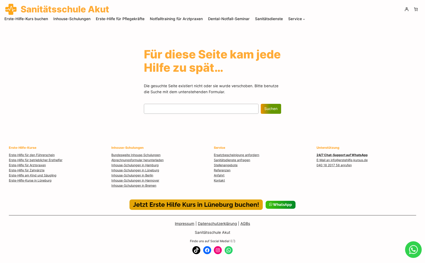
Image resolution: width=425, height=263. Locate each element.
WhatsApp (282, 204)
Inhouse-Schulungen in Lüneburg (135, 170)
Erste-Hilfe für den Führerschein (32, 155)
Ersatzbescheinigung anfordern (236, 155)
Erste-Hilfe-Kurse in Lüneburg (30, 180)
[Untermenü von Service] (304, 19)
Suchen (271, 108)
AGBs (245, 223)
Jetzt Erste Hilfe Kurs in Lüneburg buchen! (196, 204)
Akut (65, 9)
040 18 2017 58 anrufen (334, 165)
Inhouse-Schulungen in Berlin (132, 175)
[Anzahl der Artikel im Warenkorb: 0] (416, 9)
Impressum (184, 223)
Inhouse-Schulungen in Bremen (133, 185)
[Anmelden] (406, 9)
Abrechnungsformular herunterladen (137, 160)
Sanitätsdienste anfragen (232, 160)
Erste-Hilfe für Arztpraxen (27, 165)
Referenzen (222, 170)
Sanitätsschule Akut (212, 232)
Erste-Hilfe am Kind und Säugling (32, 175)
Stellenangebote (226, 165)
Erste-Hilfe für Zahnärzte (26, 170)
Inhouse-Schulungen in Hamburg (135, 165)
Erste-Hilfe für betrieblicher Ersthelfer (35, 160)
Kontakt (219, 180)
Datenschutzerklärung (217, 223)
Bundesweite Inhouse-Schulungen (135, 155)
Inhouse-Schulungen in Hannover (135, 180)
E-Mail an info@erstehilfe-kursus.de (342, 160)
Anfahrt (219, 175)
